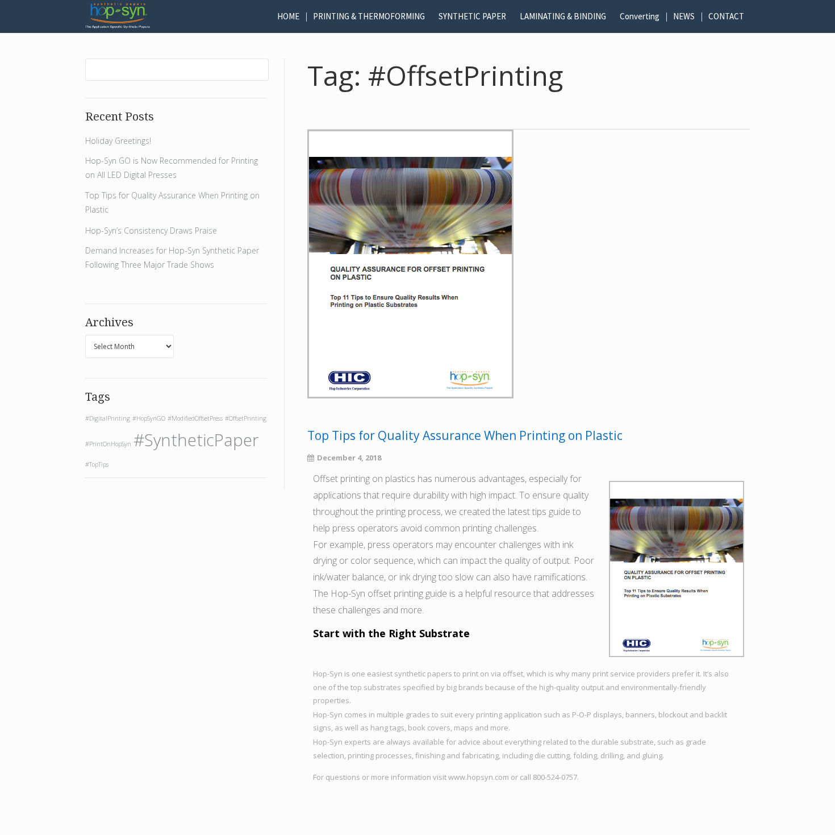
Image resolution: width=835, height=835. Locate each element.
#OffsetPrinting (245, 418)
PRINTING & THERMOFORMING (369, 16)
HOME (288, 16)
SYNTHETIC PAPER (472, 16)
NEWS (684, 16)
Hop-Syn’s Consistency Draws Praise (151, 230)
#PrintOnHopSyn (108, 444)
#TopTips (96, 464)
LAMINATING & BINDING (563, 16)
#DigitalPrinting (107, 418)
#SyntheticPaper (196, 440)
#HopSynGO (148, 418)
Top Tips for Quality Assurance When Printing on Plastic (465, 436)
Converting (639, 16)
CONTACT (726, 16)
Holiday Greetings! (118, 140)
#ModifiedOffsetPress (195, 418)
